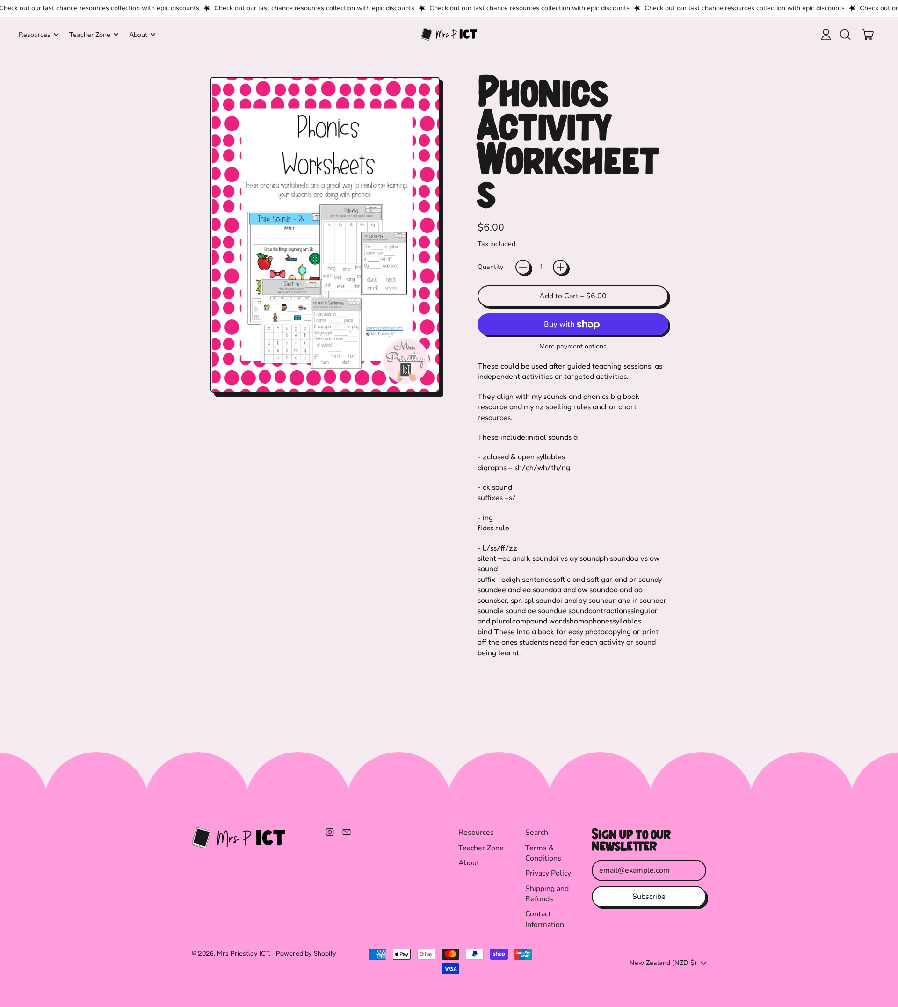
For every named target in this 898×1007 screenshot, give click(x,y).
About (468, 863)
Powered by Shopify (306, 953)
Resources (476, 832)
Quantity (490, 266)
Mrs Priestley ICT (243, 953)
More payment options (573, 346)
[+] (560, 267)
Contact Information (544, 919)
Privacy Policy (548, 873)
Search (536, 832)
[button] (844, 34)
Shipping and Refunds (547, 894)
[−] (522, 267)
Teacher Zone (481, 848)
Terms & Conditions (543, 853)
